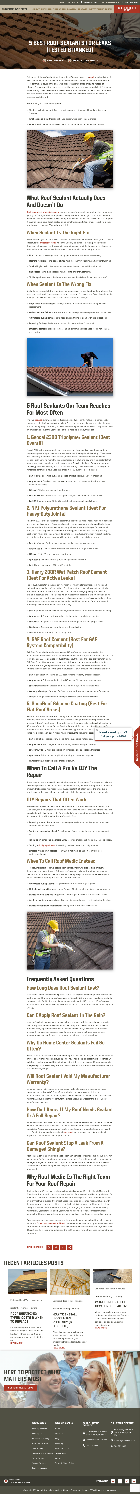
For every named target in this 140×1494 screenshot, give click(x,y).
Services (46, 9)
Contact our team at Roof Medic (51, 1223)
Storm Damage (38, 1458)
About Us (59, 1433)
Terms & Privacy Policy (64, 1463)
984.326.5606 (131, 2)
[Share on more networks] (69, 1247)
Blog (57, 1438)
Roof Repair (37, 1433)
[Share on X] (49, 1247)
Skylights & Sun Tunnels (42, 1453)
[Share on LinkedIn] (63, 1247)
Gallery (71, 9)
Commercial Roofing (40, 1438)
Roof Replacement (39, 1428)
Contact (82, 9)
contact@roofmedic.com (96, 1439)
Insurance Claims (62, 1448)
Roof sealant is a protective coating (43, 212)
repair (92, 77)
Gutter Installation (40, 1443)
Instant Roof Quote (100, 9)
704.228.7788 (90, 2)
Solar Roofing (37, 1448)
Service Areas (60, 1453)
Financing (59, 1443)
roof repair (68, 1132)
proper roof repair (47, 242)
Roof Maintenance (39, 1468)
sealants (39, 419)
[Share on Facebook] (56, 1247)
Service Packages (39, 1463)
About (36, 9)
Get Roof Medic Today (127, 9)
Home (57, 1428)
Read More (16, 1343)
